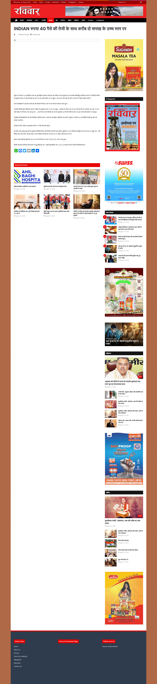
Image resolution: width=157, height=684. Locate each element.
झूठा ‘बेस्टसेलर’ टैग (123, 559)
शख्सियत (76, 20)
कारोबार (51, 20)
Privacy (47, 2)
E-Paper (63, 2)
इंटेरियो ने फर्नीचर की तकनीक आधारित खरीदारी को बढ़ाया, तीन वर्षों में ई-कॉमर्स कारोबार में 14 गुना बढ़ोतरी (86, 213)
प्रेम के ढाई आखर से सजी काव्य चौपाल (128, 550)
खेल (57, 20)
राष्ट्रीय (22, 20)
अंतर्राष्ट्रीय (29, 20)
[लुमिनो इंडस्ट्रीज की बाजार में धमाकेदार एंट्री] (57, 176)
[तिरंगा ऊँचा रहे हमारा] (111, 543)
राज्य (36, 20)
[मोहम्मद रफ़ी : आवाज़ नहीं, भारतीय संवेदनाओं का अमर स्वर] (111, 423)
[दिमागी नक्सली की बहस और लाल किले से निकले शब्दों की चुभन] (111, 240)
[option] (124, 334)
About (41, 2)
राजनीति (44, 20)
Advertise (55, 2)
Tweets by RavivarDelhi (110, 646)
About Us (17, 650)
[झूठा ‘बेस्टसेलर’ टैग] (111, 562)
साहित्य (69, 20)
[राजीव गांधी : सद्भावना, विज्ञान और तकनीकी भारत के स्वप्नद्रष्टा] (111, 395)
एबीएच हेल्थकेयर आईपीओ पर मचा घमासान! (25, 186)
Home (35, 2)
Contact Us (18, 666)
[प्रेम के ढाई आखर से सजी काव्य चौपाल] (111, 553)
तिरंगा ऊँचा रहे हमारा (123, 540)
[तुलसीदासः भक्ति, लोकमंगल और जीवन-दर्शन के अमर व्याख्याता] (111, 414)
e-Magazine (100, 20)
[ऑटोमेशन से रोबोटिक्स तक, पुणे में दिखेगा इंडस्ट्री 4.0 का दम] (27, 201)
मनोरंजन (63, 20)
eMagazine (17, 660)
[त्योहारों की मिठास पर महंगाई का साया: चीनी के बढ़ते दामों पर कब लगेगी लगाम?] (111, 230)
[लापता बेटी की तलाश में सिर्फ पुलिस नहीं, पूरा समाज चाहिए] (111, 259)
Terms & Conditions (20, 656)
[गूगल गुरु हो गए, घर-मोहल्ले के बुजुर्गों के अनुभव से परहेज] (111, 249)
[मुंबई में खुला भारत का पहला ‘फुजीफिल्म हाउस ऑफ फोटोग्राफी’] (57, 201)
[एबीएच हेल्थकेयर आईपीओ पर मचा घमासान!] (27, 176)
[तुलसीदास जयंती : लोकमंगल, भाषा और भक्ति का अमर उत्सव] (111, 404)
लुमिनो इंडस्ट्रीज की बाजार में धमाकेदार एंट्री (55, 186)
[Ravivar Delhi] (27, 11)
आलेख (83, 20)
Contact (81, 2)
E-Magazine (72, 2)
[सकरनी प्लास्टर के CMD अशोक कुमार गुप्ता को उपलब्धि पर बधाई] (86, 176)
